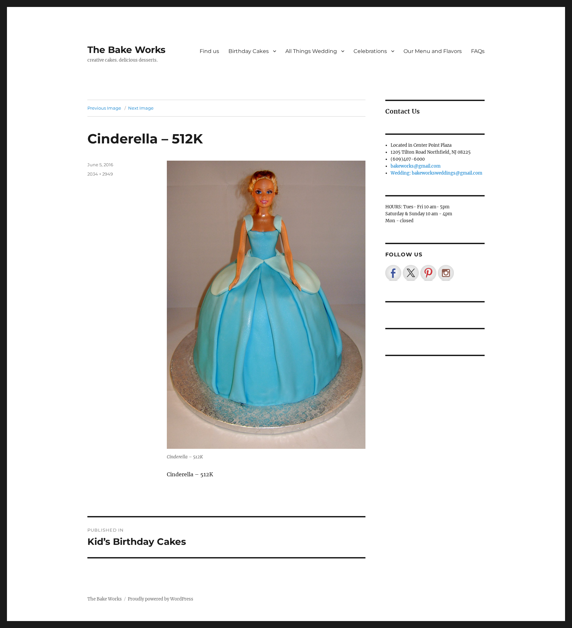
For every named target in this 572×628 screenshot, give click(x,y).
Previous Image (104, 108)
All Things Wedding (311, 51)
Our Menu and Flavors (433, 51)
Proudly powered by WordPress (160, 599)
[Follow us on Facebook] (393, 273)
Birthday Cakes (248, 51)
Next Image (141, 108)
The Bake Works (126, 49)
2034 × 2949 (100, 174)
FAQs (478, 51)
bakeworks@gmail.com (416, 166)
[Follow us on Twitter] (411, 273)
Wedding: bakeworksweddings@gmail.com (436, 173)
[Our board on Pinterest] (428, 273)
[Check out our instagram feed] (446, 273)
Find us (209, 51)
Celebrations (370, 51)
